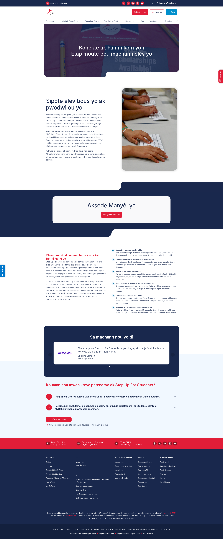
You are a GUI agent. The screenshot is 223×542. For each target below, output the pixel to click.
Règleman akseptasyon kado (128, 533)
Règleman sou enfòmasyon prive (83, 533)
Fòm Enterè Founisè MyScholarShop (82, 396)
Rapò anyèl (164, 462)
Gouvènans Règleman (168, 466)
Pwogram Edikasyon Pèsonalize (58, 478)
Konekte (49, 466)
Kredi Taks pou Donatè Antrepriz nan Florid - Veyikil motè (92, 480)
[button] (157, 12)
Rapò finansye (165, 470)
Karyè (162, 478)
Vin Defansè (50, 486)
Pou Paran (50, 457)
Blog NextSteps (144, 466)
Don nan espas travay (84, 486)
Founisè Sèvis (120, 474)
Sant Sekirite (143, 486)
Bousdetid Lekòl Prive (54, 470)
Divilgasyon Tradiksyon (167, 3)
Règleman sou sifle (106, 533)
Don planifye (81, 490)
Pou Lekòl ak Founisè (123, 457)
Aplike (48, 462)
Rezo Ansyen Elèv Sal (146, 478)
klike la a (104, 425)
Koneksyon (119, 462)
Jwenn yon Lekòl (144, 474)
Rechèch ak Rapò (145, 462)
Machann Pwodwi (121, 478)
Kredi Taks (80, 463)
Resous (141, 457)
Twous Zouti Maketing (123, 466)
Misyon (163, 474)
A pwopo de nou (166, 457)
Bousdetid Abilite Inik (54, 474)
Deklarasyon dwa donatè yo (87, 498)
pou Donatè (81, 465)
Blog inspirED (143, 470)
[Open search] (177, 21)
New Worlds (50, 482)
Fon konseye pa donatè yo (86, 494)
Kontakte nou (165, 482)
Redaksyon (142, 482)
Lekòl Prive (119, 470)
